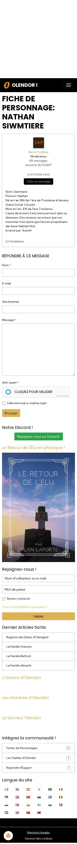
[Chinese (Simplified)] (28, 812)
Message (8, 320)
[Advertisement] (38, 38)
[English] (17, 789)
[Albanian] (39, 812)
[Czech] (6, 812)
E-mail (6, 283)
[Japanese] (39, 789)
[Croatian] (17, 812)
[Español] (28, 789)
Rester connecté (18, 598)
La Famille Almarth (18, 665)
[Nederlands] (17, 797)
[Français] (6, 789)
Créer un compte (12, 607)
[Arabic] (50, 789)
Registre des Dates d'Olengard (27, 637)
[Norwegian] (17, 804)
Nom (5, 265)
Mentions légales (38, 832)
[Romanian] (60, 797)
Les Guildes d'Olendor (37, 758)
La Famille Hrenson (19, 646)
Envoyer (11, 413)
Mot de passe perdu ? (35, 607)
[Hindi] (28, 804)
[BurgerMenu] (68, 85)
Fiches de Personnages (37, 748)
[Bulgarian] (50, 804)
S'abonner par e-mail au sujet (27, 403)
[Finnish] (39, 804)
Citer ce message (38, 181)
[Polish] (6, 804)
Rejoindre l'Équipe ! (37, 768)
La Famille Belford (18, 656)
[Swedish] (50, 797)
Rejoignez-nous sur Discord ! (38, 436)
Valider (38, 616)
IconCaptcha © (62, 396)
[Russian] (39, 797)
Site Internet (10, 301)
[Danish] (60, 804)
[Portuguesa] (28, 797)
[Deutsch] (6, 797)
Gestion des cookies (38, 838)
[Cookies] (8, 835)
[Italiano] (60, 789)
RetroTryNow (38, 152)
